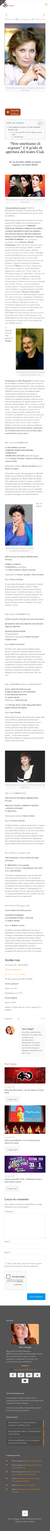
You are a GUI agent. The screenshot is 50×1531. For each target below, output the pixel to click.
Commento (9, 1211)
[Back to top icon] (25, 1513)
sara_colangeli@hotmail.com (25, 1369)
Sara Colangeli (23, 19)
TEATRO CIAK (19, 137)
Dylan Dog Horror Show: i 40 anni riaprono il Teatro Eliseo (24, 1432)
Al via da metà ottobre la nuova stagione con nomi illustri (27, 133)
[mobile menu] (46, 4)
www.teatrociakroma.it (13, 969)
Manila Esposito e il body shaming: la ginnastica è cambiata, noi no (22, 1423)
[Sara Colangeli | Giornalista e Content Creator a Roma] (8, 4)
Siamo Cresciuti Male (33, 1461)
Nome (7, 1241)
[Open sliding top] (3, 3)
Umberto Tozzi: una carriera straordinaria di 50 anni (26, 1472)
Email (7, 1252)
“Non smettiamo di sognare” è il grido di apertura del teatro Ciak (24, 128)
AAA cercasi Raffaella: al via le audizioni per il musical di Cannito (23, 1441)
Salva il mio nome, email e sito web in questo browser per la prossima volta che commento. (23, 1264)
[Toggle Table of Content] (39, 123)
